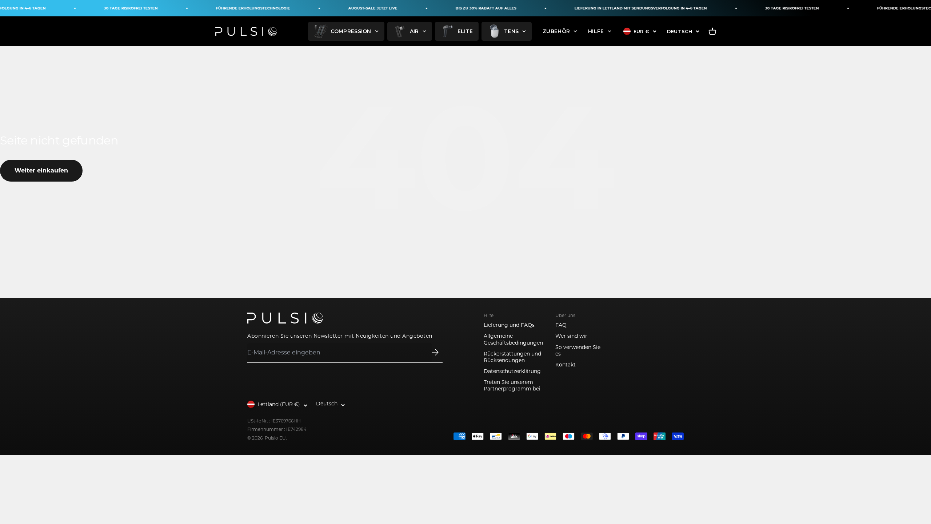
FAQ (561, 325)
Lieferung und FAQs (509, 325)
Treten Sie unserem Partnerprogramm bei (512, 385)
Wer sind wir (571, 336)
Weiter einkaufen (41, 170)
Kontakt (565, 364)
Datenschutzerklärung (512, 371)
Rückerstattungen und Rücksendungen (512, 357)
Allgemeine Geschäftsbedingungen (513, 339)
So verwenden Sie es (577, 350)
